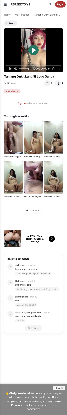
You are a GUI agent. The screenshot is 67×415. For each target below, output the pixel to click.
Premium (16, 405)
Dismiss (59, 388)
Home (7, 14)
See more (33, 328)
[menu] (5, 4)
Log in (60, 4)
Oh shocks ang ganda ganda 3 (38, 196)
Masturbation (22, 14)
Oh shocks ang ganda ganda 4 (18, 156)
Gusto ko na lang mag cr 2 (36, 156)
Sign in (22, 103)
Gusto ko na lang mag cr (15, 196)
